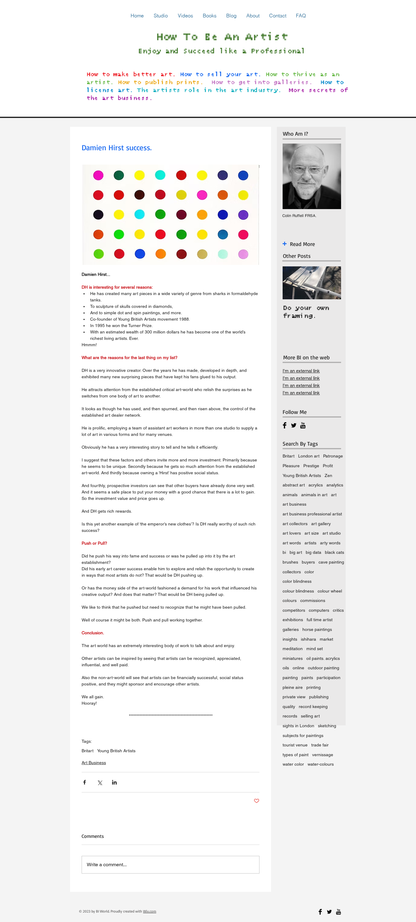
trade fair (320, 744)
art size (312, 533)
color (309, 571)
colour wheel (330, 591)
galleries (291, 629)
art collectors (295, 523)
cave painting (331, 562)
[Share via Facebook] (84, 782)
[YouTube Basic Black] (303, 425)
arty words (330, 542)
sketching (327, 725)
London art (308, 456)
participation (328, 677)
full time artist (320, 619)
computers (319, 610)
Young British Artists (116, 750)
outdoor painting (323, 667)
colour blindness (298, 591)
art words (292, 542)
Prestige (311, 465)
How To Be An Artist (221, 37)
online (298, 667)
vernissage (322, 754)
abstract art (294, 484)
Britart (87, 750)
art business (294, 504)
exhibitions (293, 619)
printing (313, 687)
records (290, 716)
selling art (310, 716)
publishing (319, 696)
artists (310, 542)
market (326, 639)
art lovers (292, 533)
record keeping (313, 706)
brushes (290, 562)
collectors (292, 571)
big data (313, 552)
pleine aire (293, 687)
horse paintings (317, 629)
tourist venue (295, 744)
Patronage (333, 456)
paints (307, 677)
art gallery (321, 523)
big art (296, 552)
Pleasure (291, 465)
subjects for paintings (303, 735)
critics (338, 610)
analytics (334, 484)
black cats (334, 552)
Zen (328, 475)
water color (293, 764)
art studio (332, 533)
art (334, 494)
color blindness (297, 581)
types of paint (295, 754)
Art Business (94, 762)
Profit (328, 465)
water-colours (321, 764)
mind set (314, 648)
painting (290, 677)
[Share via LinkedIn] (114, 782)
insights (290, 639)
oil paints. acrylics (323, 658)
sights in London (298, 725)
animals (290, 494)
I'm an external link (301, 370)
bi (284, 552)
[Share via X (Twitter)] (99, 782)
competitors (294, 610)
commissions (312, 600)
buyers (308, 562)
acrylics (315, 484)
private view (294, 696)
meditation (293, 648)
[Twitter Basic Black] (294, 425)
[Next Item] (331, 283)
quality (289, 706)
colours (290, 600)
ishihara (308, 639)
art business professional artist (312, 513)
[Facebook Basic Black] (284, 425)
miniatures (293, 658)
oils (286, 667)
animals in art (314, 494)
